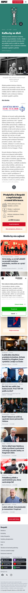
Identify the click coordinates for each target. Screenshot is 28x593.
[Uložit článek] (21, 24)
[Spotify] (19, 567)
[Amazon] (6, 567)
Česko (3, 443)
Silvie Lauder (5, 424)
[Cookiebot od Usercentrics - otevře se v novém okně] (16, 278)
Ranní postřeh (7, 504)
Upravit (13, 313)
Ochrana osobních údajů (7, 550)
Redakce (3, 530)
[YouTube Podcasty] (19, 563)
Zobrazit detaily (19, 304)
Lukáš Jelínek (5, 512)
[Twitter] (7, 576)
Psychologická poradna (7, 256)
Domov (3, 29)
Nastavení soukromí (6, 553)
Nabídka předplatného (7, 539)
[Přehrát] (20, 252)
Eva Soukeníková (6, 393)
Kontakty (3, 533)
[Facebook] (2, 576)
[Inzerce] (14, 108)
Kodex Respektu (5, 536)
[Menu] (26, 2)
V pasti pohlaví (5, 414)
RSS (2, 545)
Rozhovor (4, 475)
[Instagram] (11, 576)
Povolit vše (14, 309)
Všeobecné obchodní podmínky (9, 548)
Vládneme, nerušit (13, 384)
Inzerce (3, 542)
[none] (25, 72)
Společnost (4, 352)
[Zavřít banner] (25, 278)
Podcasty (6, 384)
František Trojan (14, 393)
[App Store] (6, 560)
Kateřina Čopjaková (6, 50)
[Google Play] (6, 563)
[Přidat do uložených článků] (24, 252)
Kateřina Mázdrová (6, 485)
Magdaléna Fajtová (6, 364)
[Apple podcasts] (19, 560)
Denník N (14, 268)
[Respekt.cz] (4, 2)
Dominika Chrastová (7, 268)
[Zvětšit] (14, 66)
